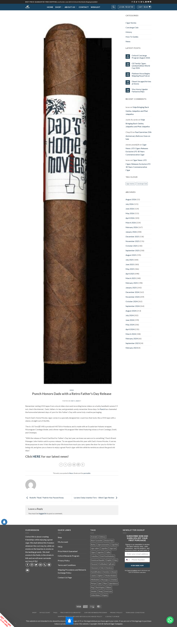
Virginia (104, 595)
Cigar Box (114, 545)
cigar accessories (103, 545)
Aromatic (94, 537)
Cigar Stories (131, 23)
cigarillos (105, 548)
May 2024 (130, 324)
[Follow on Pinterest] (146, 2)
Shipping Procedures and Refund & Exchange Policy (72, 571)
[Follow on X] (139, 2)
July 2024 (130, 315)
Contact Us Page (65, 577)
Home (50, 7)
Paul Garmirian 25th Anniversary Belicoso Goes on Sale (138, 135)
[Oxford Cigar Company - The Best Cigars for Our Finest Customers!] (34, 7)
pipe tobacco (113, 583)
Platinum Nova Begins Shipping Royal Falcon (141, 74)
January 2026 (131, 232)
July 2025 (130, 260)
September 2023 (132, 343)
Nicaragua (104, 580)
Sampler (94, 591)
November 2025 (132, 241)
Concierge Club (132, 27)
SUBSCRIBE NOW (137, 565)
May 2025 (130, 269)
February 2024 (132, 338)
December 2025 (132, 236)
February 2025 (132, 283)
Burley (93, 545)
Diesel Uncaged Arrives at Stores (141, 82)
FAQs (60, 546)
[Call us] (143, 2)
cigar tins (101, 552)
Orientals (114, 580)
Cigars (93, 552)
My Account (63, 542)
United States (95, 595)
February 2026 (132, 227)
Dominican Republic (97, 560)
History (129, 32)
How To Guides (132, 37)
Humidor (106, 572)
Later (93, 13)
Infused (113, 572)
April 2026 (130, 218)
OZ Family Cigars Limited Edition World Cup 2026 (141, 65)
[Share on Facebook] (61, 465)
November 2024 (132, 297)
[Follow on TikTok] (136, 2)
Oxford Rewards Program (68, 556)
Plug (92, 587)
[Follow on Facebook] (132, 2)
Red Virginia (100, 587)
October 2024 (132, 301)
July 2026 (130, 204)
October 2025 (132, 246)
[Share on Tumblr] (83, 465)
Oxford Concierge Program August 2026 (141, 56)
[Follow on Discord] (150, 2)
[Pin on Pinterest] (74, 465)
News (72, 390)
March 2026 (131, 222)
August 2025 (131, 255)
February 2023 (132, 348)
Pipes (105, 583)
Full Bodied (103, 564)
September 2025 (132, 250)
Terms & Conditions (132, 570)
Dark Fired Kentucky (107, 556)
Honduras (109, 568)
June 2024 (130, 320)
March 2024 (131, 334)
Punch (102, 409)
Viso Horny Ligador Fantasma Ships (140, 90)
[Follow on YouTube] (148, 2)
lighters (100, 576)
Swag (100, 591)
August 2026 (131, 199)
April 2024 (130, 329)
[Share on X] (65, 465)
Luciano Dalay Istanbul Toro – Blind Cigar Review (94, 498)
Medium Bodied (110, 576)
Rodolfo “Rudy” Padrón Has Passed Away (46, 498)
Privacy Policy (64, 560)
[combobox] (128, 560)
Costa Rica (94, 556)
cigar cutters (95, 548)
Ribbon (109, 587)
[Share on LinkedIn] (78, 465)
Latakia (93, 576)
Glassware (94, 568)
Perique (93, 583)
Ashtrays (102, 537)
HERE (37, 456)
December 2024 (132, 292)
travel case (108, 591)
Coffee (108, 552)
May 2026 (130, 213)
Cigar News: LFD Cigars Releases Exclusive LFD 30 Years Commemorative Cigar (137, 149)
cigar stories (130, 184)
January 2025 (131, 287)
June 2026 (130, 208)
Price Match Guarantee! (68, 551)
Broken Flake (109, 541)
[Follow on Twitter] (36, 565)
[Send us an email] (141, 2)
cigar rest (113, 548)
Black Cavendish (96, 541)
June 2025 (130, 264)
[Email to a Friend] (70, 465)
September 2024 (132, 306)
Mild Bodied (95, 580)
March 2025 (131, 278)
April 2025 (130, 273)
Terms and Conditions (67, 565)
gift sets (111, 564)
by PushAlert (70, 16)
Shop (58, 7)
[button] (144, 7)
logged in (42, 513)
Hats (102, 568)
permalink (87, 473)
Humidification (96, 572)
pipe (99, 583)
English (109, 560)
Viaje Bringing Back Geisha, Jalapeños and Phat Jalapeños (137, 110)
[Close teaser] (15, 624)
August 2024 (131, 311)
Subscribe (106, 13)
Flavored (94, 564)
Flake (115, 560)
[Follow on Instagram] (134, 2)
